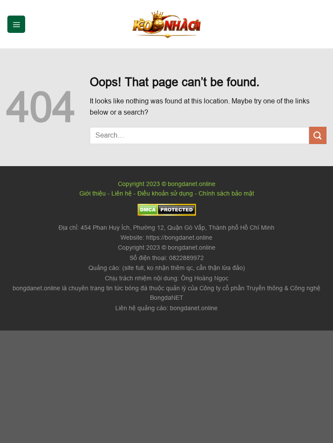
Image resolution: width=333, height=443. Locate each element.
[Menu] (16, 24)
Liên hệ (121, 193)
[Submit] (317, 135)
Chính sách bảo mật (226, 193)
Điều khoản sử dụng (165, 193)
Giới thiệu (92, 193)
